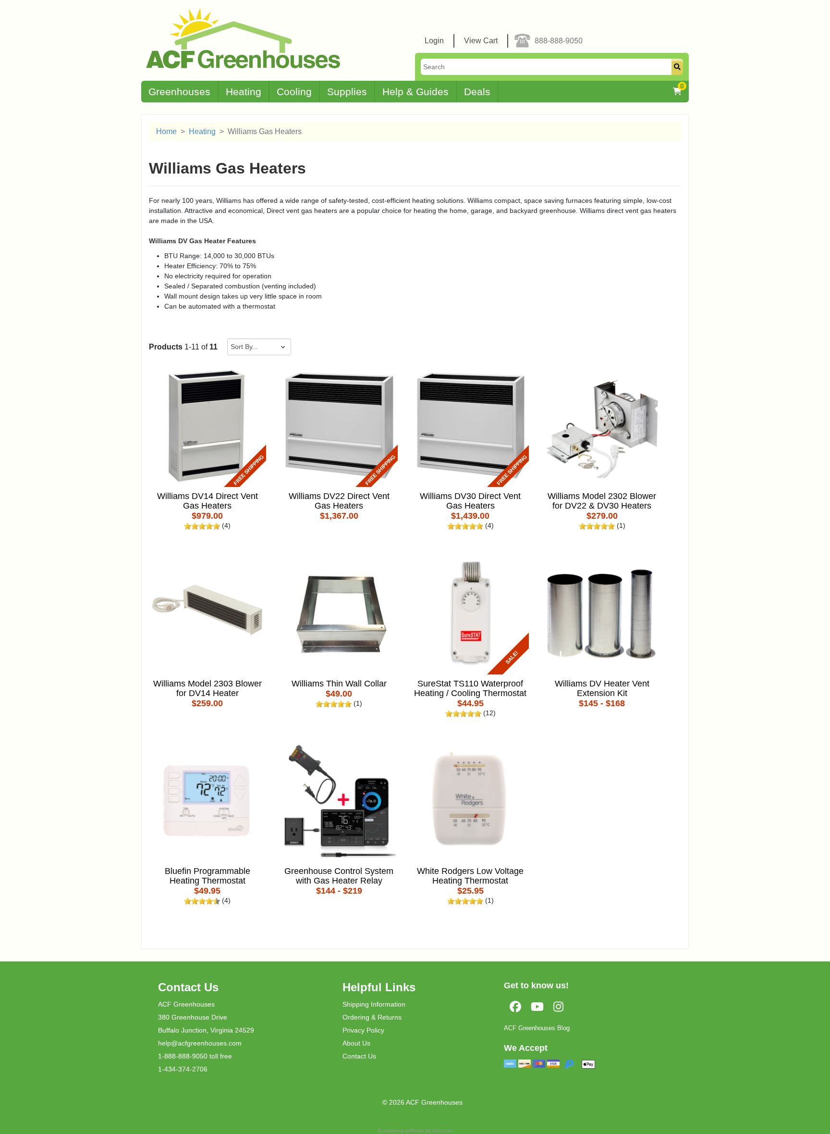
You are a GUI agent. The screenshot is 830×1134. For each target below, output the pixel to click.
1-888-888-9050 (183, 1056)
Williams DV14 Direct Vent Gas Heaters (207, 501)
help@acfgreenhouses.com (200, 1043)
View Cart (481, 41)
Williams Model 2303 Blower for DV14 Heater (207, 688)
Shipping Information (373, 1004)
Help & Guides (415, 91)
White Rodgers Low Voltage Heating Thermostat (470, 876)
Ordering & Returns (372, 1017)
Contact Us (359, 1056)
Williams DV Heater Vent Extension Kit (602, 688)
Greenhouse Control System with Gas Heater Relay (338, 876)
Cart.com (442, 1130)
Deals (477, 91)
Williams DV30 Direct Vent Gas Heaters (470, 501)
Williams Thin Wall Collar (339, 683)
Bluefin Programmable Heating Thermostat (207, 876)
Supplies (347, 91)
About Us (356, 1043)
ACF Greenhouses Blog (537, 1028)
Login (434, 41)
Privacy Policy (363, 1030)
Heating (243, 91)
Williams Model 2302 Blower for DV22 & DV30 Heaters (602, 501)
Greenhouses (179, 91)
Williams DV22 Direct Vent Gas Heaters (339, 501)
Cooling (294, 91)
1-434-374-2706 (183, 1069)
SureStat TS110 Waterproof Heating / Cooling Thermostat (470, 688)
